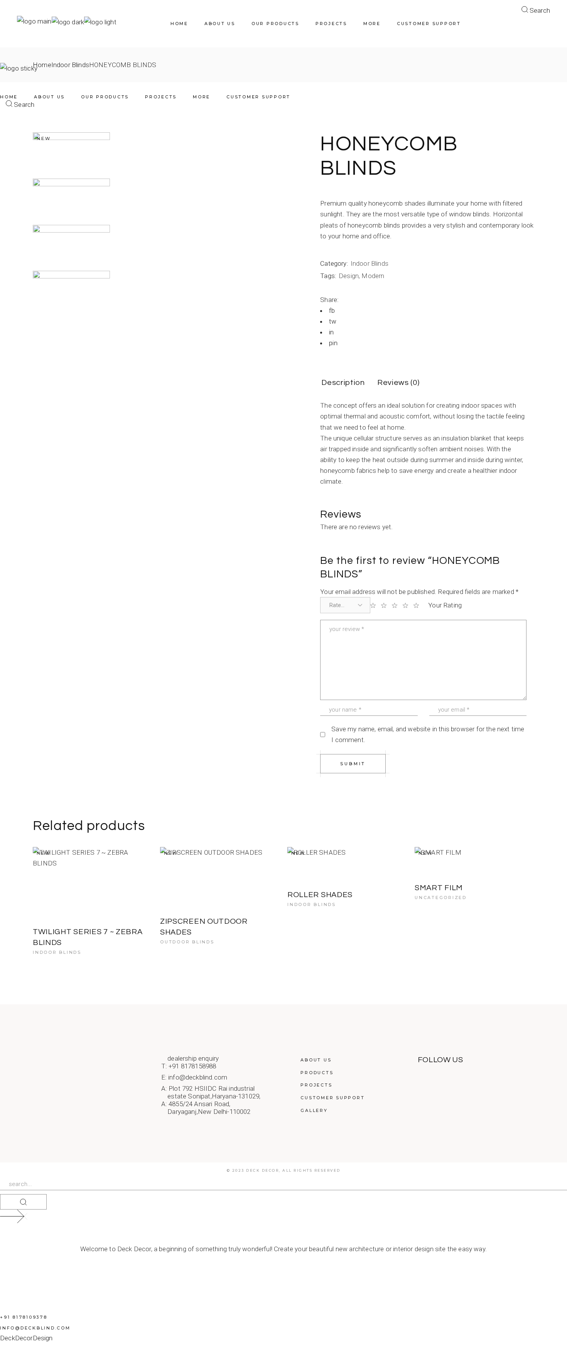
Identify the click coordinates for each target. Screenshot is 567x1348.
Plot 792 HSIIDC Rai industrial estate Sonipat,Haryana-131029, (211, 1092)
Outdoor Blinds (187, 942)
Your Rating (445, 605)
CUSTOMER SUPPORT (332, 1097)
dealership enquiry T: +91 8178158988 (190, 1062)
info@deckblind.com (197, 1077)
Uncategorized (441, 898)
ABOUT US (315, 1060)
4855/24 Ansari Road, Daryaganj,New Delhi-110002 (206, 1107)
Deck (7, 1338)
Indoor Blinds (369, 263)
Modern (372, 276)
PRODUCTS (316, 1072)
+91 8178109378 (23, 1317)
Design (349, 276)
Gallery (313, 1110)
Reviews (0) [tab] (398, 382)
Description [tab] (343, 382)
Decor (24, 1338)
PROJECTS (316, 1085)
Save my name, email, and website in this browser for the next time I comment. (427, 734)
